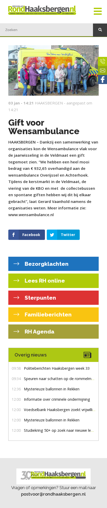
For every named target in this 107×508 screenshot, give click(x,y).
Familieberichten (47, 314)
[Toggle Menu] (97, 11)
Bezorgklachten (46, 264)
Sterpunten (39, 297)
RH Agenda (38, 331)
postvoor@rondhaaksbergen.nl (53, 494)
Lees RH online (44, 280)
